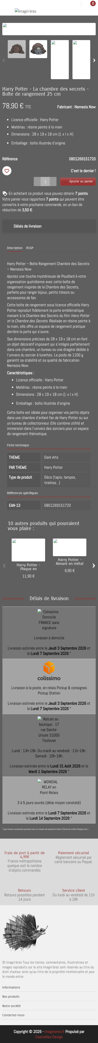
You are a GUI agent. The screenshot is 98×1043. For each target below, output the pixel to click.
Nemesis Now (85, 106)
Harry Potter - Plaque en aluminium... (28, 569)
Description (15, 248)
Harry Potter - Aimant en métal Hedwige (69, 564)
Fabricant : (65, 106)
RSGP (29, 248)
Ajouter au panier (81, 181)
